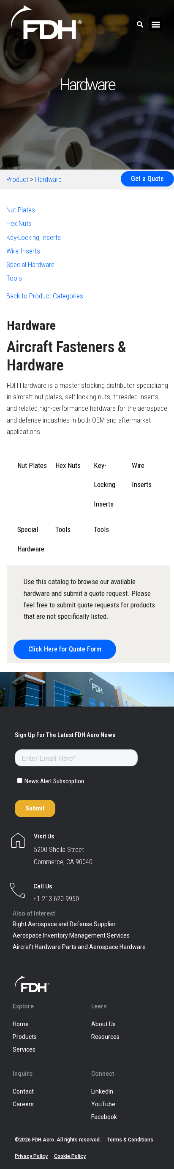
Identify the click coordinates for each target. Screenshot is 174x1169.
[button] (156, 24)
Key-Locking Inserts (33, 237)
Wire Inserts (23, 251)
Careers (23, 1104)
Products (25, 1036)
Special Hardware (30, 264)
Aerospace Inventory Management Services (71, 935)
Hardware (48, 179)
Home (21, 1024)
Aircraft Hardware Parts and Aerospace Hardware (79, 947)
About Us (103, 1024)
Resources (105, 1036)
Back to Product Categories (44, 296)
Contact (23, 1091)
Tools (14, 278)
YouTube (103, 1104)
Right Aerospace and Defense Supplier (64, 924)
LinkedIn (102, 1091)
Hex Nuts (19, 223)
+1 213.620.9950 (56, 899)
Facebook (104, 1116)
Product (17, 179)
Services (24, 1049)
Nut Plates (20, 210)
